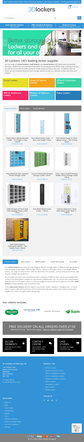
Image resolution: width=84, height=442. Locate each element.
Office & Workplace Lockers (66, 81)
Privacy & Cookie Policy (12, 422)
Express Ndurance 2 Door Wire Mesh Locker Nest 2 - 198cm (67, 211)
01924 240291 (9, 380)
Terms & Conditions (11, 424)
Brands (6, 413)
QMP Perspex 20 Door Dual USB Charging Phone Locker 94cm (17, 211)
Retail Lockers (50, 390)
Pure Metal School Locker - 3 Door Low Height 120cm (42, 139)
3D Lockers (73, 262)
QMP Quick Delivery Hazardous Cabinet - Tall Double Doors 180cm (17, 246)
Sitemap (7, 427)
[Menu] (80, 424)
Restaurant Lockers (52, 384)
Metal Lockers (40, 262)
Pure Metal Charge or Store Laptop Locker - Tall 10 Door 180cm (67, 140)
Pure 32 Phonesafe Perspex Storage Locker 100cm (42, 174)
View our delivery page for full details (58, 329)
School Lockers (11, 80)
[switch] (77, 430)
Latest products (10, 108)
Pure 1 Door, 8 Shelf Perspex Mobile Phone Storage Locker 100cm (67, 175)
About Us (7, 402)
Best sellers (25, 108)
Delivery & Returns (11, 419)
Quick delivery (39, 108)
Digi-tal (53, 439)
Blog (6, 405)
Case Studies (8, 408)
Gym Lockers (25, 262)
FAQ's (6, 416)
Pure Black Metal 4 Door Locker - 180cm (42, 210)
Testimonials (8, 411)
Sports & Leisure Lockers (38, 81)
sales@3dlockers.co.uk (12, 382)
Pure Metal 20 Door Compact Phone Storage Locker (17, 174)
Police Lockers (63, 93)
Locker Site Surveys (57, 262)
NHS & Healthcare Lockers (12, 94)
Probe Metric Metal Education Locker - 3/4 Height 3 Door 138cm (17, 140)
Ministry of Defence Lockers (39, 94)
